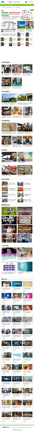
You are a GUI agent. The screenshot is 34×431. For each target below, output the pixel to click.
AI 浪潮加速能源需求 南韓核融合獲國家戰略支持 (6, 383)
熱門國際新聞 (6, 121)
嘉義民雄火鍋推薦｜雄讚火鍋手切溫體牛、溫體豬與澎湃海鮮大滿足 (27, 395)
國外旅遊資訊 (6, 179)
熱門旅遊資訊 (6, 91)
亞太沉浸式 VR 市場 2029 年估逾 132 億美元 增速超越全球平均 (17, 348)
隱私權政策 (23, 427)
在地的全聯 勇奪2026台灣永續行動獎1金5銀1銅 (6, 395)
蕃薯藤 (3, 1)
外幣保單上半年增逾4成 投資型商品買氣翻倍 (27, 324)
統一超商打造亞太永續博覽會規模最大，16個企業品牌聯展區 (27, 383)
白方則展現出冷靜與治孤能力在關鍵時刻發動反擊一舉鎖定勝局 (27, 288)
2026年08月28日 (5, 7)
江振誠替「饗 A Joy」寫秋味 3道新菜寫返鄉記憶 (27, 372)
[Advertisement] (17, 54)
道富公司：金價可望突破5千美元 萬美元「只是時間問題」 (6, 348)
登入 (30, 2)
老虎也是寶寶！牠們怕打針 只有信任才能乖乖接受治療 (27, 360)
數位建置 (26, 427)
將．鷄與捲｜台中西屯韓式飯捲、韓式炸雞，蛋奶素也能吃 (6, 407)
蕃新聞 (4, 290)
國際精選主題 (6, 205)
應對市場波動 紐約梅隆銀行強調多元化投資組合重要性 (27, 336)
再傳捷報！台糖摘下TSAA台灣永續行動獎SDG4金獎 (16, 288)
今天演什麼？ (6, 245)
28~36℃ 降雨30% (16, 7)
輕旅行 (25, 397)
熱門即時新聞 (6, 62)
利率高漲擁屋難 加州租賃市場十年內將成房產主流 (17, 395)
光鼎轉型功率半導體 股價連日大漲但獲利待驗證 (17, 360)
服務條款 (19, 427)
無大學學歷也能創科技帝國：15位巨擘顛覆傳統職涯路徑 (6, 360)
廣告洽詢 (30, 427)
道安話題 (4, 150)
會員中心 (16, 427)
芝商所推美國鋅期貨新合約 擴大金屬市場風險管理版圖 (17, 372)
